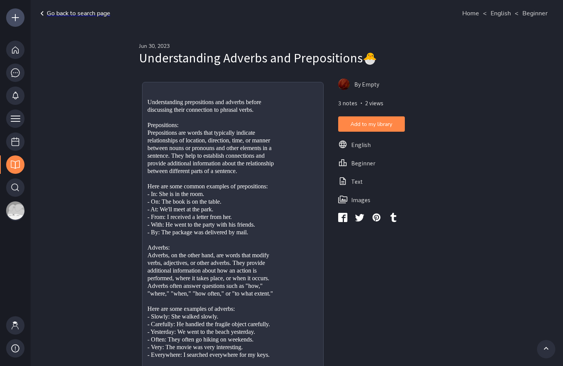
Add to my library (371, 124)
